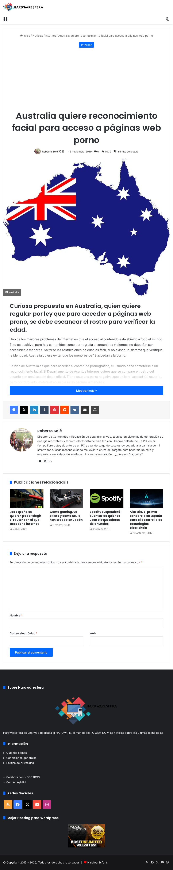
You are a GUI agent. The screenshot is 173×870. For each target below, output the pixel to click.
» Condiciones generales (19, 757)
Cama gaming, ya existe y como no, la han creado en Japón (66, 516)
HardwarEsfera (97, 862)
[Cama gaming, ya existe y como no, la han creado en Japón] (67, 498)
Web (93, 633)
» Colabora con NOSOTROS (21, 777)
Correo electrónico (23, 633)
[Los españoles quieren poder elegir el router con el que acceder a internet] (26, 498)
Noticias (37, 35)
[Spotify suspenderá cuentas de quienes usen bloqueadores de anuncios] (106, 498)
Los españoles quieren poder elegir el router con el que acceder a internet (25, 518)
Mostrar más (85, 390)
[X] (44, 461)
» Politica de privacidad (18, 762)
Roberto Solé (50, 151)
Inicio (26, 35)
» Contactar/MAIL (15, 782)
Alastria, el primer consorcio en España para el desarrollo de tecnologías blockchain (146, 520)
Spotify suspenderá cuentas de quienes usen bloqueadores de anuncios (105, 518)
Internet (50, 35)
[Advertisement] (86, 79)
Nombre (16, 615)
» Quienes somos (15, 752)
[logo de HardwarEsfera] (23, 7)
